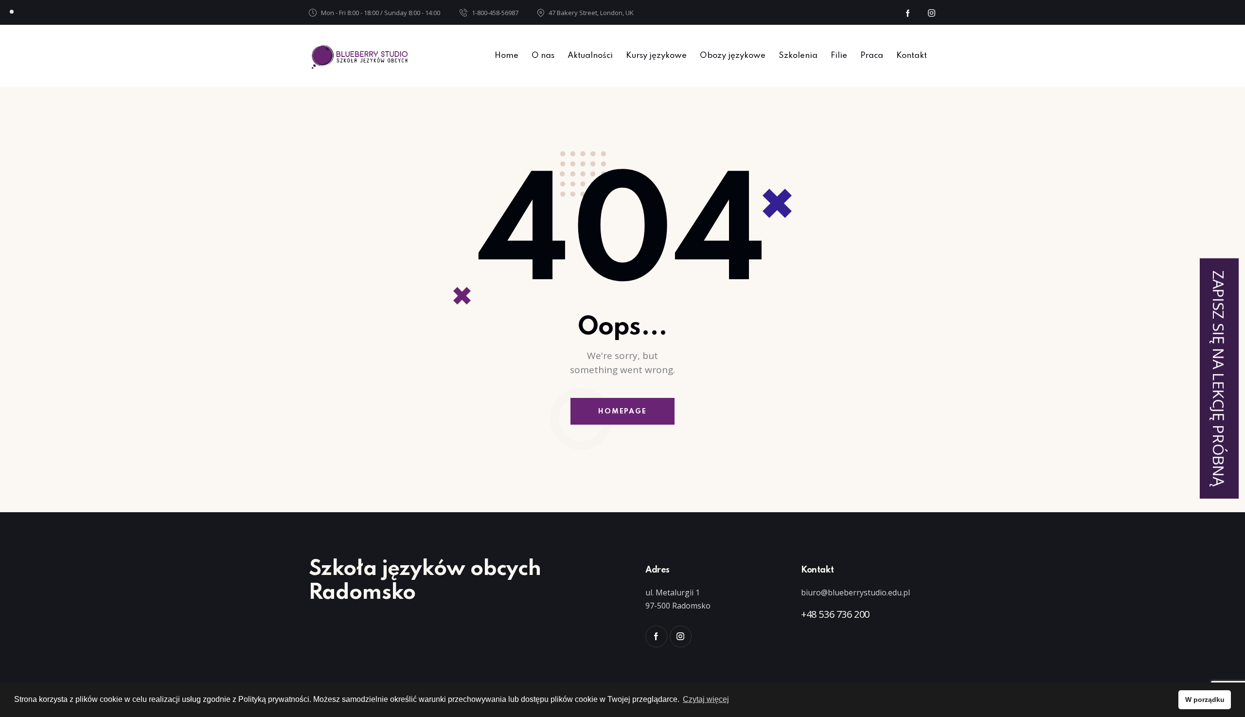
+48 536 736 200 (835, 614)
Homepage (622, 411)
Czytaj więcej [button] (706, 699)
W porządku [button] (1205, 699)
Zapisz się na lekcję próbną (1219, 378)
